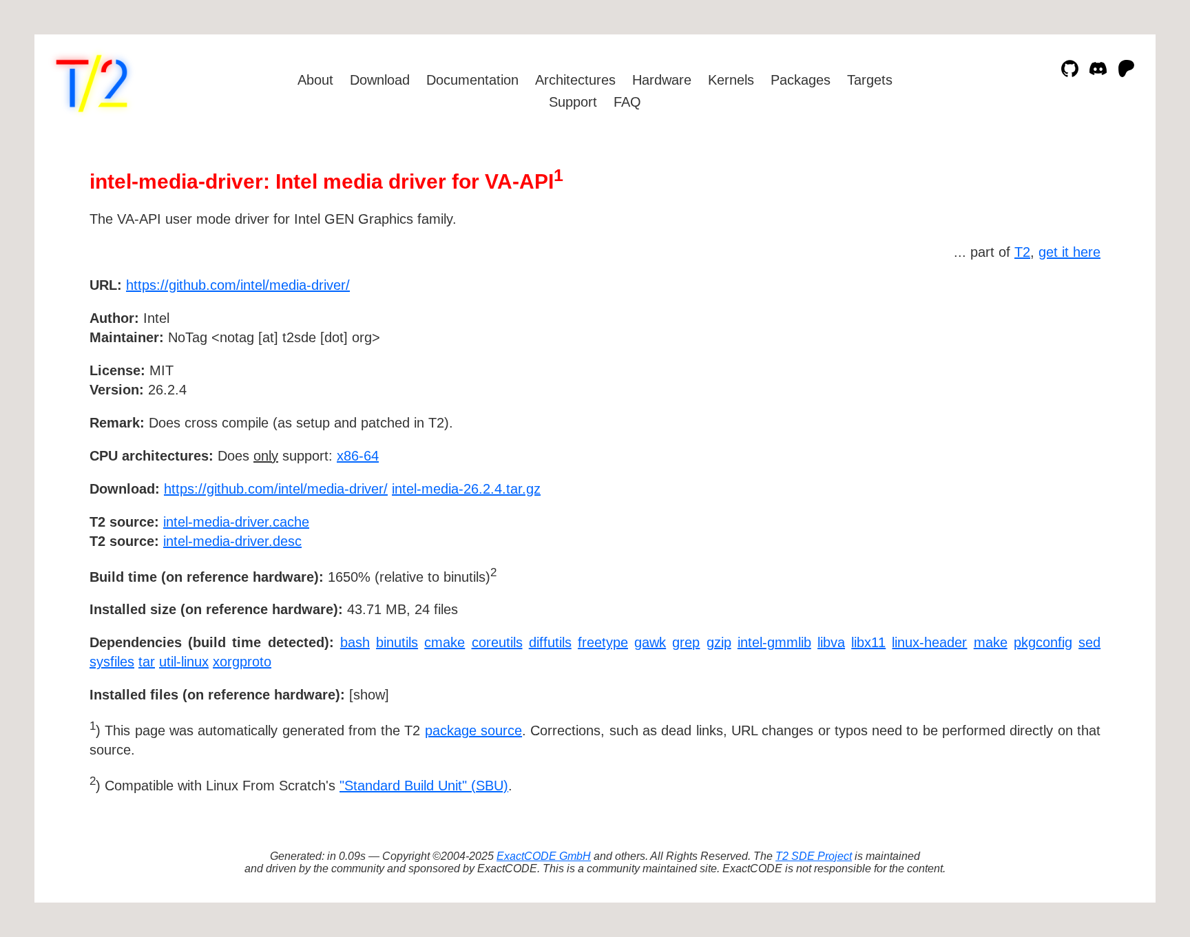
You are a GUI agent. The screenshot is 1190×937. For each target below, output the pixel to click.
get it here (1069, 252)
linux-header (929, 642)
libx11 (868, 642)
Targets (869, 79)
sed (1089, 642)
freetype (603, 642)
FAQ (627, 101)
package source (473, 730)
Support (573, 101)
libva (831, 642)
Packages (801, 79)
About (315, 79)
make (991, 642)
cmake (444, 642)
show (369, 694)
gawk (650, 642)
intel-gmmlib (774, 642)
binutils (397, 642)
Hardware (661, 79)
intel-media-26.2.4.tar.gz (466, 488)
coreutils (497, 642)
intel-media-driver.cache (236, 521)
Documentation (472, 79)
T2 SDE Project (813, 856)
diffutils (550, 642)
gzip (719, 642)
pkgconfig (1043, 642)
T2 (1022, 252)
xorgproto (242, 661)
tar (146, 661)
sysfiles (112, 661)
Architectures (575, 79)
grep (686, 642)
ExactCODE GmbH (544, 856)
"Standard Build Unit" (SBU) (424, 785)
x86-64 (358, 455)
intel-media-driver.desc (232, 541)
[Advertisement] (1059, 365)
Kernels (731, 79)
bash (355, 642)
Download (380, 79)
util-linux (184, 661)
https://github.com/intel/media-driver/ (238, 285)
